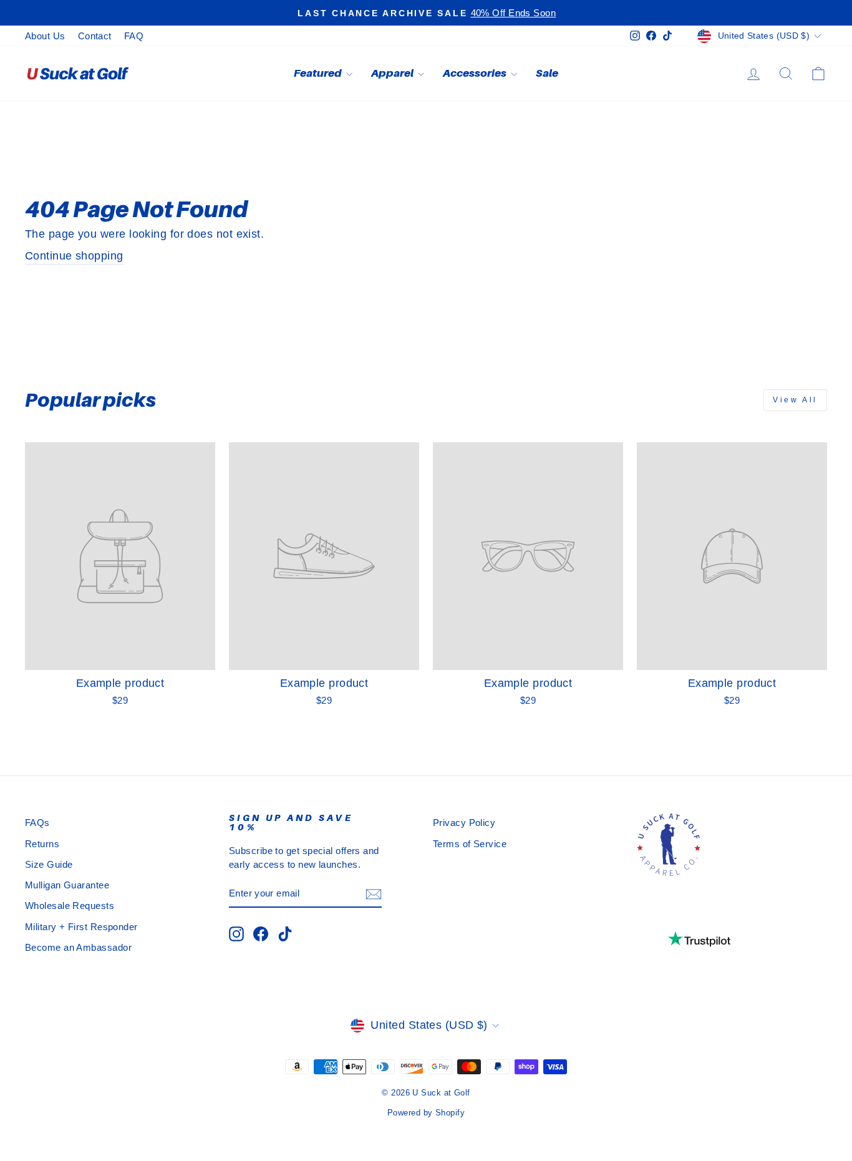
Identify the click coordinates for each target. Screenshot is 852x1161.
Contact (95, 36)
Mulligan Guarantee (67, 885)
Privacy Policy (464, 822)
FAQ (133, 36)
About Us (45, 36)
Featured (318, 73)
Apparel (393, 73)
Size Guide (49, 864)
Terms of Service (469, 843)
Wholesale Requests (69, 905)
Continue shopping (74, 256)
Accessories (475, 73)
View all (795, 400)
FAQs (37, 822)
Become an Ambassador (78, 947)
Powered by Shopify (426, 1113)
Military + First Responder (81, 926)
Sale (547, 73)
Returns (42, 843)
